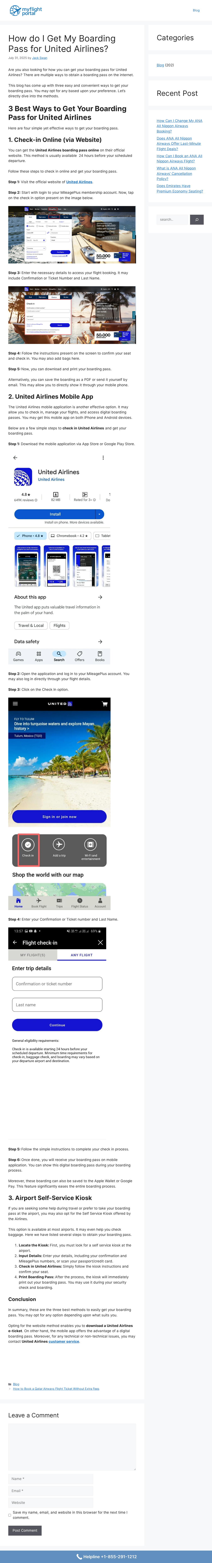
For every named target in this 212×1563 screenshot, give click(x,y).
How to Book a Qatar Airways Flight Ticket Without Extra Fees (56, 1388)
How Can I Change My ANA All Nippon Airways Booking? (179, 126)
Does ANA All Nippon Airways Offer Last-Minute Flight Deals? (179, 143)
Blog (196, 10)
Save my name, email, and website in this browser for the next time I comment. (70, 1515)
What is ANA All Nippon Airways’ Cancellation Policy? (176, 173)
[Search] (197, 220)
